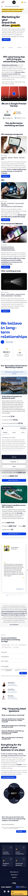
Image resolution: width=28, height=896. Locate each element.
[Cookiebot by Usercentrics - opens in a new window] (20, 428)
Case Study (19, 589)
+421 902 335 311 (11, 697)
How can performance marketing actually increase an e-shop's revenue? (13, 720)
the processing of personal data (9, 670)
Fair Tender (23, 675)
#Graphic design (6, 487)
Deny (14, 466)
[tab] (14, 715)
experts (6, 613)
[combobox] (25, 2)
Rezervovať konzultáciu (12, 685)
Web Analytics (17, 295)
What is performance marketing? (13, 715)
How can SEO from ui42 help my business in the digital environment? (13, 732)
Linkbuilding (4, 205)
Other (2, 159)
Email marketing (10, 294)
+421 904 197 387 (11, 690)
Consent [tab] (5, 432)
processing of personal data (15, 827)
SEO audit (3, 203)
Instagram (5, 891)
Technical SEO (10, 203)
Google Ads (4, 157)
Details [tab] (14, 432)
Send (22, 673)
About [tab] (23, 432)
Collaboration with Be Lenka (9, 65)
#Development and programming (11, 380)
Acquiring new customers (7, 248)
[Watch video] (2, 342)
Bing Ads (16, 157)
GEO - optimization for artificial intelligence (12, 206)
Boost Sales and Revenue (7, 247)
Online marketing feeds (7, 295)
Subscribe (19, 831)
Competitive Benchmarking (8, 250)
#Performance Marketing (9, 378)
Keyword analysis (19, 203)
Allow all (14, 457)
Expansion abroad (20, 294)
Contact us (6, 39)
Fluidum (3, 294)
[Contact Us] (22, 2)
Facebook (8, 891)
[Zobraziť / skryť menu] (2, 2)
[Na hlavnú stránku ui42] (14, 2)
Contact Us (6, 176)
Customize (13, 461)
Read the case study (13, 480)
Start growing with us (9, 777)
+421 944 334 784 (11, 684)
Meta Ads (10, 157)
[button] (7, 595)
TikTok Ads (22, 157)
